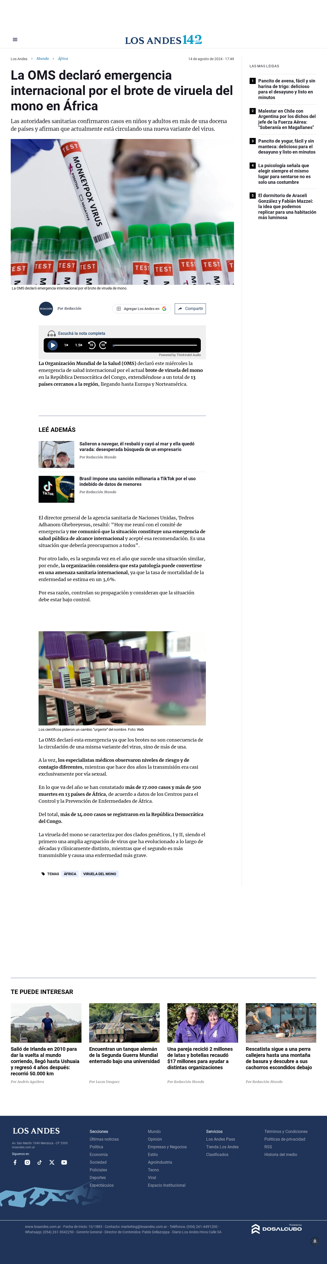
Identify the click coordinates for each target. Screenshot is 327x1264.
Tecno (153, 1169)
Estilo (153, 1154)
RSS (268, 1146)
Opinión (155, 1139)
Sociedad (98, 1162)
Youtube (64, 1162)
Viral (152, 1177)
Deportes (98, 1177)
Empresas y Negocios (167, 1146)
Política (96, 1146)
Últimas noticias (104, 1139)
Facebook (15, 1162)
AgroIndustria (160, 1162)
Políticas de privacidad (284, 1139)
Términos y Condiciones (286, 1131)
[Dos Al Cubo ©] (277, 1232)
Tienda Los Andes (222, 1146)
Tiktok (40, 1162)
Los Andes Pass (220, 1139)
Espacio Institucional (166, 1185)
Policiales (98, 1169)
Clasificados (217, 1154)
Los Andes (19, 59)
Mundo (43, 58)
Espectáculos (102, 1185)
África (70, 874)
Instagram (27, 1162)
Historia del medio (280, 1154)
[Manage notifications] (315, 1241)
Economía (99, 1154)
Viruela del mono (99, 874)
